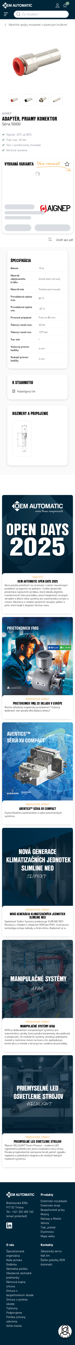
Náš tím (45, 1255)
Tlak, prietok (48, 1227)
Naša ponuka (14, 1260)
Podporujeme (14, 1312)
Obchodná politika (17, 1269)
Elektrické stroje (50, 1205)
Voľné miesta (14, 1326)
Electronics (47, 1232)
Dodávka (11, 1264)
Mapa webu (48, 1236)
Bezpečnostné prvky (53, 1210)
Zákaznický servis (51, 1251)
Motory (45, 1214)
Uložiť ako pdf (64, 240)
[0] (65, 5)
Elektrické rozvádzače (54, 1201)
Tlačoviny (12, 1308)
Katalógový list (26, 391)
